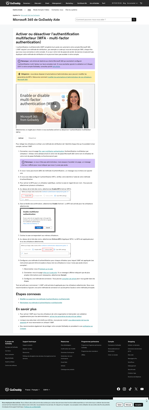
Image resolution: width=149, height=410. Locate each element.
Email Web (64, 362)
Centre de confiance (11, 365)
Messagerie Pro (132, 358)
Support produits (27, 345)
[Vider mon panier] (141, 3)
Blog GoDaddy (9, 358)
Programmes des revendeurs (89, 351)
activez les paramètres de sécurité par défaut (65, 316)
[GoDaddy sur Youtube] (142, 390)
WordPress (131, 362)
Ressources (26, 352)
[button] (146, 399)
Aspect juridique (9, 361)
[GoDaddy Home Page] (13, 389)
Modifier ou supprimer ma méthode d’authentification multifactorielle (45, 299)
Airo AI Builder (94, 3)
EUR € (45, 390)
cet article (56, 66)
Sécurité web (131, 369)
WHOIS (63, 365)
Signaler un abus (27, 348)
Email (47, 3)
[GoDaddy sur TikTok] (130, 390)
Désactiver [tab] (32, 138)
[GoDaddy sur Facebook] (118, 390)
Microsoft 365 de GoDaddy (30, 15)
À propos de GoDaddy (11, 347)
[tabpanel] (55, 216)
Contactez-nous (57, 10)
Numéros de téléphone (134, 376)
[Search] (134, 19)
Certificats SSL (82, 3)
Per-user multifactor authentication (51, 151)
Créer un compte (113, 355)
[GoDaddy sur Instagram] (124, 390)
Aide (29, 10)
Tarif (103, 3)
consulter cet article (69, 278)
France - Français (31, 390)
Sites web (130, 355)
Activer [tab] (21, 138)
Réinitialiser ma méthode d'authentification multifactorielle (41, 302)
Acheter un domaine (133, 345)
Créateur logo (132, 373)
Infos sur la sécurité (50, 272)
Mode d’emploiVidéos (41, 10)
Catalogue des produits (67, 369)
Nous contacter (9, 354)
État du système (71, 10)
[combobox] (103, 19)
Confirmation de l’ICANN (68, 348)
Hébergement (132, 365)
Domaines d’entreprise (67, 352)
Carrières (8, 350)
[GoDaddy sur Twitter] (136, 390)
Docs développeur (66, 345)
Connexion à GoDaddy (114, 345)
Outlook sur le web (46, 269)
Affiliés (83, 355)
